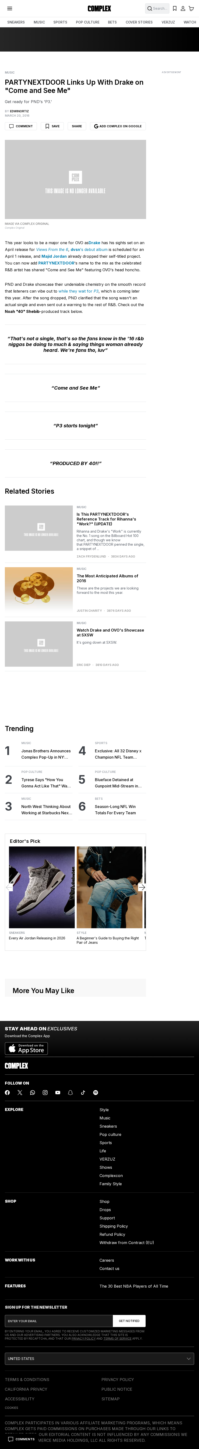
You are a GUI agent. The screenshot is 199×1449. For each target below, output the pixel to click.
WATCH (190, 22)
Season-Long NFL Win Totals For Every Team (115, 809)
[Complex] (99, 8)
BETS (112, 22)
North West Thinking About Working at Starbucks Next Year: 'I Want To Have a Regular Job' (46, 810)
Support (107, 1217)
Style (81, 933)
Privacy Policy (84, 1338)
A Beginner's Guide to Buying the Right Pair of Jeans (108, 940)
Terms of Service (117, 1338)
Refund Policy (112, 1234)
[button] (99, 1359)
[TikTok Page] (83, 1092)
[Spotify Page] (95, 1092)
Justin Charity (89, 610)
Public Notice (116, 1389)
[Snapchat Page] (70, 1092)
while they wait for (78, 291)
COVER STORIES (139, 22)
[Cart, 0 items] (191, 8)
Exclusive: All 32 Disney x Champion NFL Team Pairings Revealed (118, 754)
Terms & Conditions (27, 1379)
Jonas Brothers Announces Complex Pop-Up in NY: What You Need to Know (46, 754)
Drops (105, 1209)
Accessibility (19, 1398)
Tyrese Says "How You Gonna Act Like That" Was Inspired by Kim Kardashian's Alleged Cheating (45, 783)
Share (77, 126)
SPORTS (60, 22)
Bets (99, 798)
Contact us (109, 1268)
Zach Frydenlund (91, 556)
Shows (106, 1167)
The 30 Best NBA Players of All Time (134, 1286)
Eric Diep (84, 665)
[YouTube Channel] (57, 1092)
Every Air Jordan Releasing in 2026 (37, 938)
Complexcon (111, 1175)
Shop (104, 1201)
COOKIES (11, 1408)
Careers (107, 1260)
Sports (101, 743)
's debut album (89, 249)
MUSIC (39, 22)
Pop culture (110, 1134)
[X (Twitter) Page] (19, 1092)
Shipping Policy (114, 1226)
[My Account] (183, 8)
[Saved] (175, 8)
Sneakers (17, 933)
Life (103, 1150)
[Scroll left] (9, 887)
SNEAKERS (16, 22)
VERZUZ (168, 22)
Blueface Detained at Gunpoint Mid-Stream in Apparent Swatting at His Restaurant (117, 783)
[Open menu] (10, 8)
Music (10, 72)
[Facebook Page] (7, 1092)
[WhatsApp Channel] (32, 1092)
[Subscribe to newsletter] (129, 1321)
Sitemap (110, 1398)
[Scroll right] (142, 887)
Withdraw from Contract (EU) (127, 1242)
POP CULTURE (88, 22)
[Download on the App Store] (26, 1046)
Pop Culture (31, 772)
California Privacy (26, 1389)
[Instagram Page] (45, 1092)
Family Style (111, 1183)
